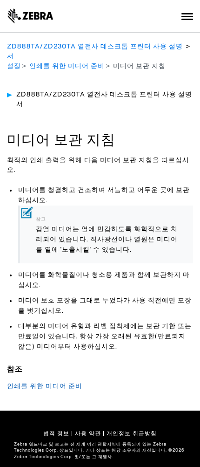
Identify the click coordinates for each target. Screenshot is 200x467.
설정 (14, 66)
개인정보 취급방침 (132, 433)
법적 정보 (56, 433)
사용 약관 (88, 433)
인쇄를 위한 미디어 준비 (67, 66)
